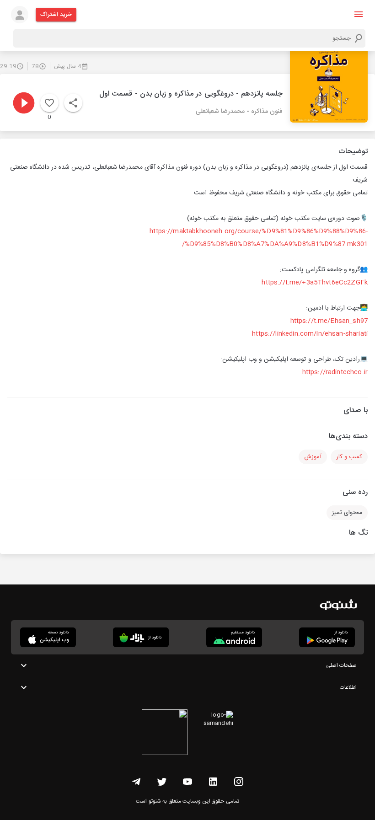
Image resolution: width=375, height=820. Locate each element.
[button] (358, 14)
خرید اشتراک (56, 15)
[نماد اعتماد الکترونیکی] (165, 733)
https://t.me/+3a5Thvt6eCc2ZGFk (315, 282)
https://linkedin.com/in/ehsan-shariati (310, 333)
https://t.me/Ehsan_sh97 (329, 321)
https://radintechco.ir (335, 372)
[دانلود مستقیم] (234, 637)
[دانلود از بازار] (141, 637)
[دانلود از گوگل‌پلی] (327, 637)
